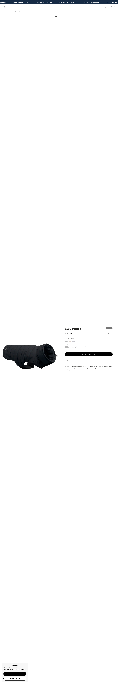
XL (83, 347)
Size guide (67, 360)
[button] (2, 356)
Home (4, 11)
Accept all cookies (15, 674)
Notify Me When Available (89, 354)
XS (66, 347)
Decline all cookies (15, 678)
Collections (10, 11)
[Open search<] (111, 7)
